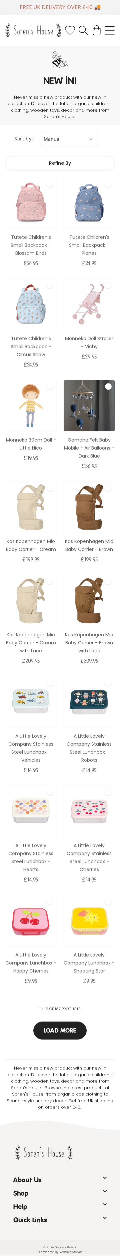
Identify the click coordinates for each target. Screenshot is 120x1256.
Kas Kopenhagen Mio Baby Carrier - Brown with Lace (89, 642)
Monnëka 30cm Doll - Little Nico (31, 444)
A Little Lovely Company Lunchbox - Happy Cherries (30, 963)
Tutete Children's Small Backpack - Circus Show (31, 346)
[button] (83, 30)
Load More (60, 1030)
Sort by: (23, 138)
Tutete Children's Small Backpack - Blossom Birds (31, 245)
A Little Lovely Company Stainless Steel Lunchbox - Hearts (30, 857)
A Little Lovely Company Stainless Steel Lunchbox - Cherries (89, 857)
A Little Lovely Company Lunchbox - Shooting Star (89, 963)
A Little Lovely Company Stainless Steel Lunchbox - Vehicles (30, 748)
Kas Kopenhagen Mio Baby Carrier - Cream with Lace (31, 642)
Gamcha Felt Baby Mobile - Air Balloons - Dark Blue (89, 448)
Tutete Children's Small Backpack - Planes (89, 245)
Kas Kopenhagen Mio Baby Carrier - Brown (89, 545)
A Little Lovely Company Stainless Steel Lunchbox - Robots (89, 748)
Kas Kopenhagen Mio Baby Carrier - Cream (31, 545)
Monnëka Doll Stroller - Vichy (89, 342)
